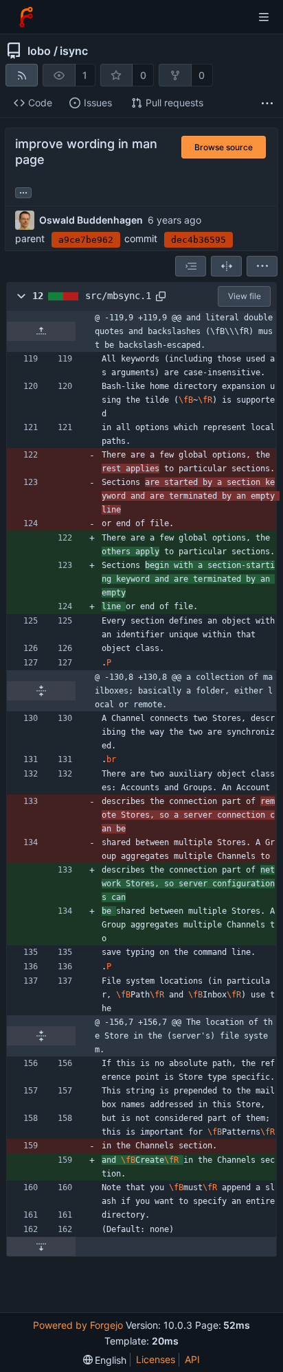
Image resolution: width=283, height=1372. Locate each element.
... (23, 191)
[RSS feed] (21, 75)
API (192, 1359)
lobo (39, 51)
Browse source (223, 147)
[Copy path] (160, 296)
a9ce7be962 (85, 240)
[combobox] (190, 266)
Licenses (155, 1359)
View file (244, 296)
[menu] (262, 266)
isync (74, 51)
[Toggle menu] (263, 17)
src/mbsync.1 (118, 295)
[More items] (267, 103)
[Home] (26, 17)
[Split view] (226, 266)
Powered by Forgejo (78, 1325)
